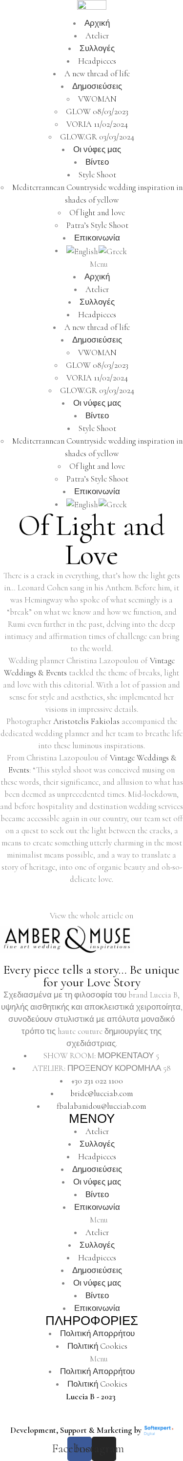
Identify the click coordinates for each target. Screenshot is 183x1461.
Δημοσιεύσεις (97, 86)
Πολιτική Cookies (97, 1346)
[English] (82, 250)
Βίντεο (97, 162)
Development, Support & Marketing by (76, 1430)
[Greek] (113, 250)
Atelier (97, 36)
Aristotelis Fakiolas (86, 721)
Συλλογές (97, 48)
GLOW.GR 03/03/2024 (97, 137)
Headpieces (97, 61)
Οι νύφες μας (97, 149)
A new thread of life (97, 74)
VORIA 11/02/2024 (97, 124)
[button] (91, 264)
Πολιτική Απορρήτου (97, 1333)
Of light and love (97, 212)
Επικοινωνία (97, 238)
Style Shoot (97, 175)
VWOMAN (97, 99)
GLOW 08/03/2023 (97, 111)
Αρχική (97, 23)
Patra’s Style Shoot (97, 225)
